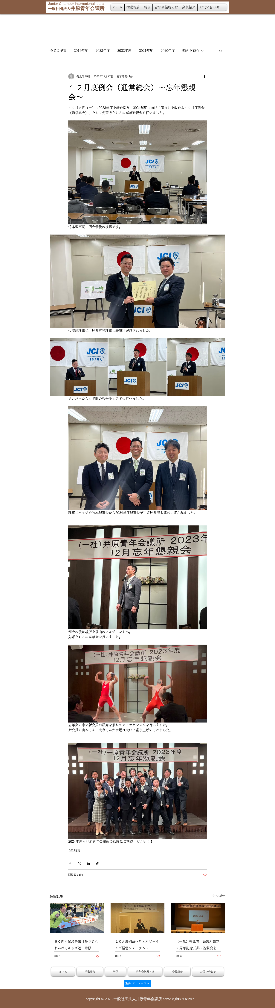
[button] (220, 50)
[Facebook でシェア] (70, 863)
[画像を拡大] (137, 281)
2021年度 (146, 50)
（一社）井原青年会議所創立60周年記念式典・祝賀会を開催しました (198, 945)
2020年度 (168, 50)
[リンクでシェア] (97, 863)
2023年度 (103, 50)
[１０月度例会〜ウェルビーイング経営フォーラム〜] (138, 918)
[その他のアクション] (204, 76)
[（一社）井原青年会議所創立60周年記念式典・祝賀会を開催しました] (198, 918)
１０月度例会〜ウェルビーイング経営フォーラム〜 (137, 945)
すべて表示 (218, 895)
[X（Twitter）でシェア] (79, 863)
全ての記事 (58, 50)
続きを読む (190, 50)
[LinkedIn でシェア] (88, 863)
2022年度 (124, 50)
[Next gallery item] (221, 281)
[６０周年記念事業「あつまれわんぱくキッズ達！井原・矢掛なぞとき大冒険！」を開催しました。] (77, 918)
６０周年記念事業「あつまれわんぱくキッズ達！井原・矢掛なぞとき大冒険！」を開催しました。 (76, 945)
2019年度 (81, 50)
